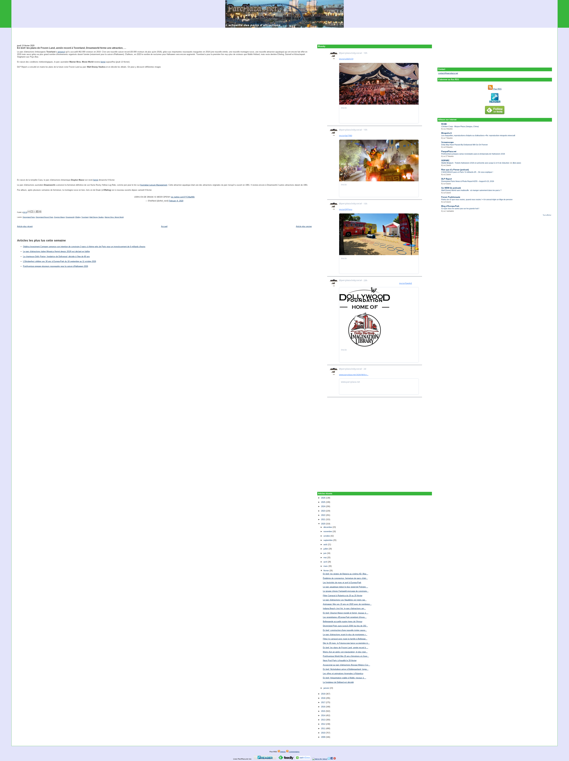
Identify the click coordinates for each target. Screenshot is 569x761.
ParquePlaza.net (448, 151)
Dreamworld (70, 217)
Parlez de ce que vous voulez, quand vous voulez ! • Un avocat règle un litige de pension (477, 200)
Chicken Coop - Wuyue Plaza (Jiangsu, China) (460, 126)
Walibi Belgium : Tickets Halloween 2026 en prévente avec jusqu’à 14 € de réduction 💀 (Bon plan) (481, 163)
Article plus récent (25, 226)
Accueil (164, 226)
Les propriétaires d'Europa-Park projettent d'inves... (345, 617)
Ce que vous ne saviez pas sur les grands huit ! (460, 209)
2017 (323, 702)
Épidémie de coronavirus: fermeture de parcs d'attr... (345, 578)
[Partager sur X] (34, 211)
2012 (323, 724)
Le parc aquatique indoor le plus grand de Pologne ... (345, 587)
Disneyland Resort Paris (44, 217)
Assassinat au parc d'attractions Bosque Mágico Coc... (346, 665)
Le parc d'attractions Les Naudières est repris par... (345, 600)
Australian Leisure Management (153, 185)
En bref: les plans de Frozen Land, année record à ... (345, 647)
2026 (323, 498)
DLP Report (446, 179)
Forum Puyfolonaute (450, 197)
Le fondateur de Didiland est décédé (338, 682)
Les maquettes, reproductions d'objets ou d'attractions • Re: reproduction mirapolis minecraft (478, 136)
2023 (323, 511)
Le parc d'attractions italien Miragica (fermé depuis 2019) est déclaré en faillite (56, 251)
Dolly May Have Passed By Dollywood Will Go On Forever (464, 145)
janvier (326, 688)
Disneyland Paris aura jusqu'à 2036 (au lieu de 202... (345, 626)
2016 (323, 707)
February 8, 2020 (176, 201)
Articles (283, 752)
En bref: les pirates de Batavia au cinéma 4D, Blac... (345, 574)
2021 (323, 519)
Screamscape (447, 142)
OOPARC (445, 160)
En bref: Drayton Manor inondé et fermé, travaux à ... (345, 613)
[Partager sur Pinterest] (40, 211)
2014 (323, 715)
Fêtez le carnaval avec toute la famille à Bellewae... (345, 639)
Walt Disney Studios (96, 217)
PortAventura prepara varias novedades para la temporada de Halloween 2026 (473, 154)
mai (325, 557)
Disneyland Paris (29, 217)
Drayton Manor (59, 217)
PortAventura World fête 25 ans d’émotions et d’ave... (346, 656)
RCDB (444, 124)
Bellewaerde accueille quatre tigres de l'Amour (342, 621)
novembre (328, 531)
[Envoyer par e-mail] (28, 211)
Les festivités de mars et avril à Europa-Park (342, 582)
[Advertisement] (284, 34)
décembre (328, 527)
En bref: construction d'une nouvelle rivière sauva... (345, 630)
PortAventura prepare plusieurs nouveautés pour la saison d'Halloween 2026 (55, 266)
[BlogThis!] (31, 211)
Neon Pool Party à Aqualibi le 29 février (340, 660)
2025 (323, 502)
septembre (328, 540)
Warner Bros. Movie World (114, 217)
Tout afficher (547, 215)
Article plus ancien (304, 226)
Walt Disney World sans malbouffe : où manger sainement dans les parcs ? (471, 190)
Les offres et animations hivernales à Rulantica (343, 673)
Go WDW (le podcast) (451, 188)
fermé (103, 62)
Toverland (84, 217)
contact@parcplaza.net (448, 73)
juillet (326, 549)
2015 (323, 711)
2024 (323, 506)
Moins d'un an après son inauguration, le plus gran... (345, 652)
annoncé (61, 52)
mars (325, 566)
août (325, 544)
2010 (323, 733)
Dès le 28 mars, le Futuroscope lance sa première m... (346, 643)
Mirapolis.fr (446, 133)
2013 (323, 720)
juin (325, 553)
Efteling (77, 217)
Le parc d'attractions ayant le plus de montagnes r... (345, 634)
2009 (323, 737)
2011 (323, 728)
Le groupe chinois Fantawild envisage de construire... (346, 591)
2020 (323, 524)
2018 (323, 698)
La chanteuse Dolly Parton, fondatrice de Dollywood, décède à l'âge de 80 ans (56, 256)
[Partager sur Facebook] (37, 211)
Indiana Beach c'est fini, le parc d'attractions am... (344, 608)
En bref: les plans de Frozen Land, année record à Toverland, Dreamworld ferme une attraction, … (71, 48)
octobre (326, 536)
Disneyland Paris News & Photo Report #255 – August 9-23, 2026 (467, 181)
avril (325, 562)
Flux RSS (497, 89)
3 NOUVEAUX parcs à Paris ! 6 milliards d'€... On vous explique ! (467, 172)
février (326, 570)
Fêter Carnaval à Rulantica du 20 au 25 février (342, 595)
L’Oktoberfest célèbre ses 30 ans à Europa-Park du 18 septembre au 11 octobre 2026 (59, 261)
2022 (323, 515)
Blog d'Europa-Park (450, 206)
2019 (323, 694)
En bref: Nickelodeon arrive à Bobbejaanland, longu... (346, 669)
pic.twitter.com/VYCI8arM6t (183, 197)
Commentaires (294, 752)
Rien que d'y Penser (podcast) (455, 170)
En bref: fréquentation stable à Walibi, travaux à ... (344, 678)
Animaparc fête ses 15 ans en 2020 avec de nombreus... (347, 604)
